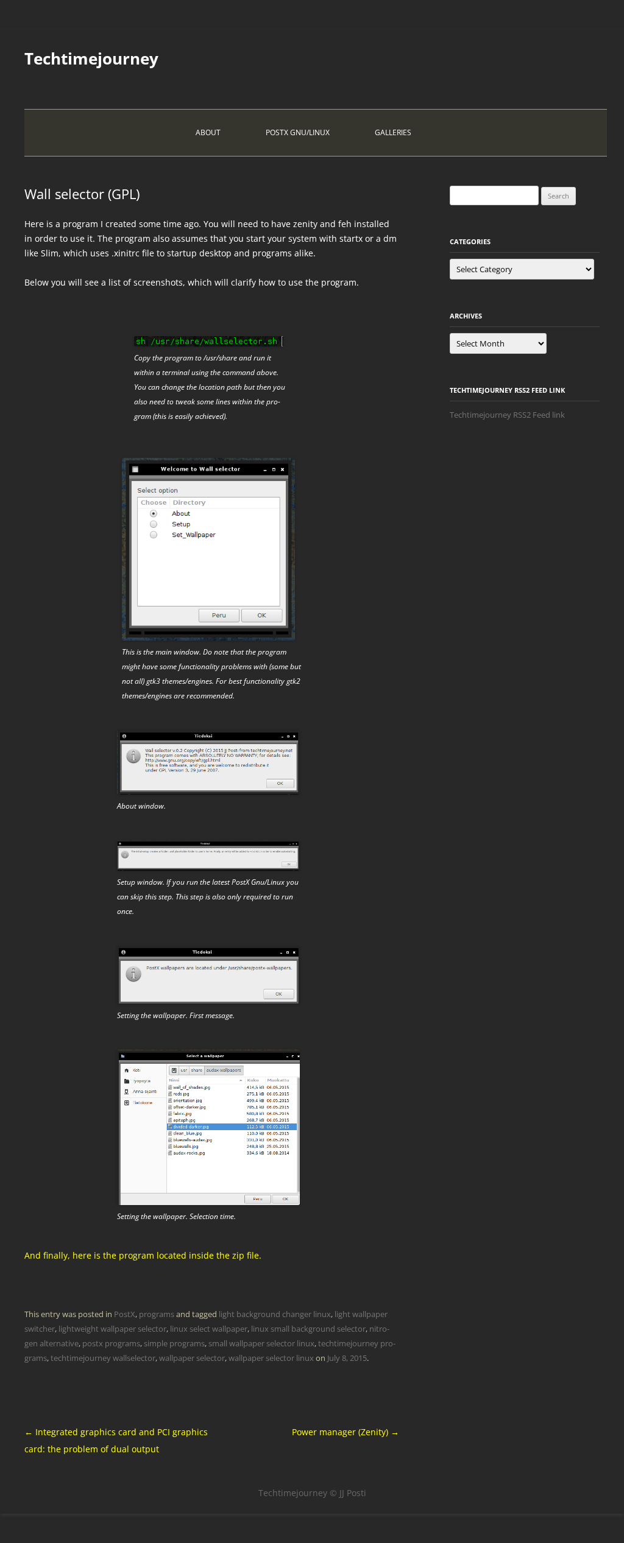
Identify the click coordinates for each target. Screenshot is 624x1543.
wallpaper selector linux (271, 1357)
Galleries (393, 132)
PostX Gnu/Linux (298, 132)
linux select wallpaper (208, 1328)
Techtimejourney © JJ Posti (312, 1493)
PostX (124, 1314)
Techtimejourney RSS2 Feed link (507, 414)
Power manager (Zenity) (345, 1432)
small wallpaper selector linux (261, 1343)
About (208, 132)
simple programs (174, 1343)
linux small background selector (308, 1328)
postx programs (111, 1343)
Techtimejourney (91, 58)
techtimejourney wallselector (103, 1357)
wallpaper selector (192, 1357)
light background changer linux (275, 1314)
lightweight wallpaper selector (112, 1328)
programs (156, 1314)
